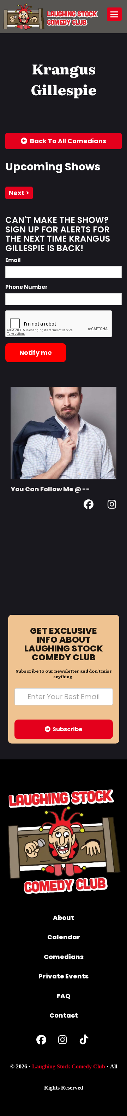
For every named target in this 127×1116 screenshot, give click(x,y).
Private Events (63, 976)
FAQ (64, 995)
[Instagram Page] (112, 505)
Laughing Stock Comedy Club (68, 1066)
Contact (63, 1015)
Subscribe (66, 729)
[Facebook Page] (88, 505)
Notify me (35, 352)
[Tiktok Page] (84, 1041)
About (63, 917)
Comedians (64, 956)
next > (19, 192)
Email (13, 260)
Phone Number (26, 287)
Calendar (63, 937)
